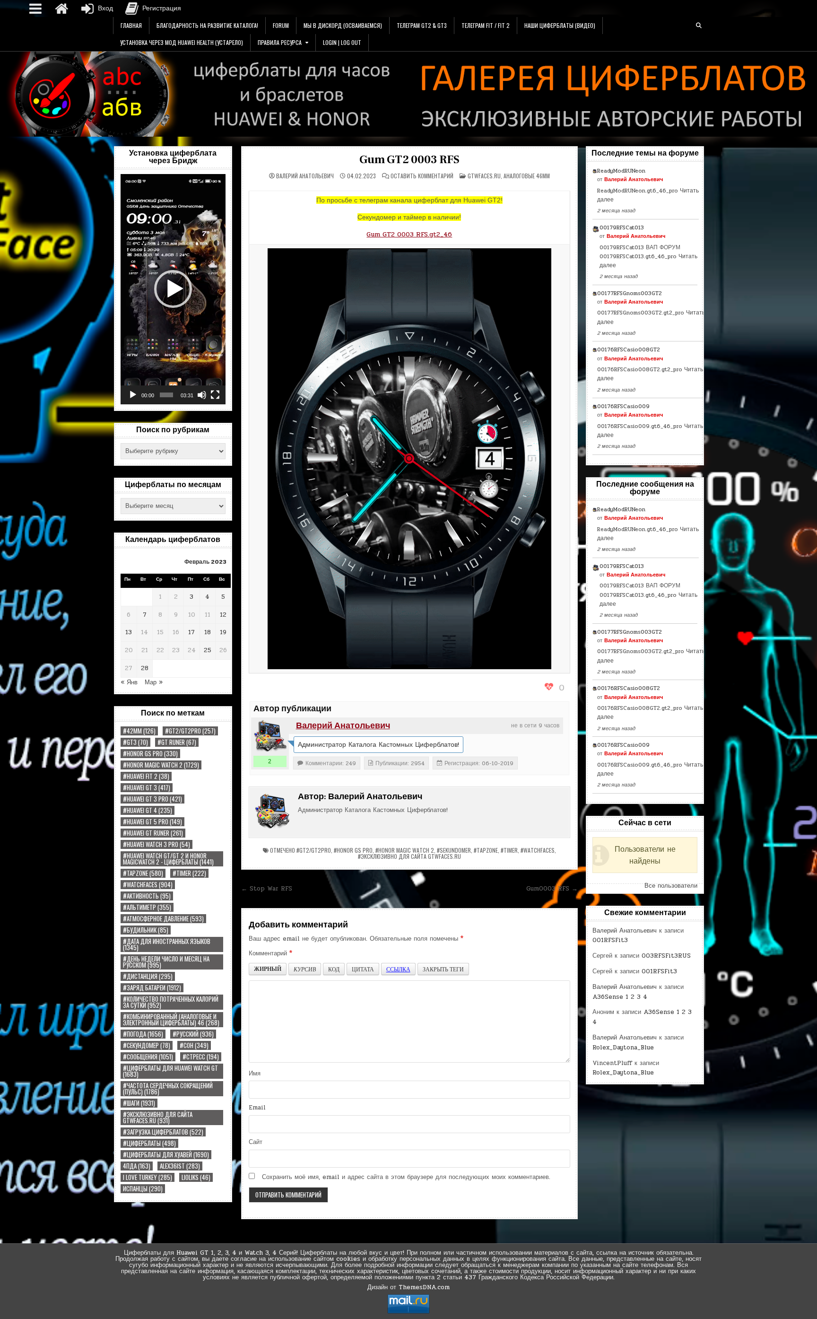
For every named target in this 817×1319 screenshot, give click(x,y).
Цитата (363, 969)
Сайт (255, 1142)
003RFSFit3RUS (666, 956)
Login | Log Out (342, 42)
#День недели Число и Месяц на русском (166, 962)
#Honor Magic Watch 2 (161, 764)
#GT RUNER (176, 742)
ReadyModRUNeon (621, 170)
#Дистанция (148, 976)
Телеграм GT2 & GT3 (422, 25)
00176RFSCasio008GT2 (628, 349)
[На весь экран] (215, 395)
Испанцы (143, 1188)
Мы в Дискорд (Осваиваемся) (343, 25)
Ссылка (398, 969)
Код (333, 969)
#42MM (139, 730)
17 (191, 632)
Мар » (154, 682)
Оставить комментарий (422, 176)
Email (257, 1107)
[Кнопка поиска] (699, 25)
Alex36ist (180, 1166)
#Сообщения (148, 1056)
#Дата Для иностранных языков (166, 944)
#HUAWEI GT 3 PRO (152, 799)
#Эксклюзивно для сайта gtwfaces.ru (157, 1117)
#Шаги (139, 1103)
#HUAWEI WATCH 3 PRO (156, 844)
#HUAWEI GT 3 (146, 787)
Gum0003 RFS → (552, 888)
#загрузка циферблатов (163, 1131)
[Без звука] (202, 395)
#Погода (143, 1034)
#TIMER (189, 873)
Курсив (305, 969)
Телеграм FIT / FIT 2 (485, 25)
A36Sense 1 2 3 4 (619, 997)
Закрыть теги (443, 969)
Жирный (267, 969)
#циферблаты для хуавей (166, 1154)
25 (207, 650)
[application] (173, 289)
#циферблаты (149, 1143)
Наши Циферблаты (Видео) (559, 25)
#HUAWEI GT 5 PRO (152, 821)
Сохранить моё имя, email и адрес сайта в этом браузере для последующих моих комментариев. (406, 1177)
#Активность (147, 895)
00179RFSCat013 (622, 227)
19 (223, 632)
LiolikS (196, 1177)
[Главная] (61, 8)
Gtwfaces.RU (484, 176)
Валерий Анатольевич (305, 176)
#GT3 (135, 742)
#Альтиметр (147, 907)
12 (223, 615)
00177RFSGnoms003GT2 (629, 293)
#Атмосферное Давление (163, 918)
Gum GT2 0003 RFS (409, 159)
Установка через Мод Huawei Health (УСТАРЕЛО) (181, 42)
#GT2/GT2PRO (190, 730)
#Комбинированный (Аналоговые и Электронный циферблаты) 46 (171, 1019)
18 (207, 632)
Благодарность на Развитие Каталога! (207, 25)
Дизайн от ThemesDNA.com (408, 1287)
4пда (136, 1166)
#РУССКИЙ (193, 1034)
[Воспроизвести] (133, 395)
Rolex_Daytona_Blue (623, 1047)
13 (128, 632)
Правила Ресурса (280, 42)
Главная (131, 25)
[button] (173, 289)
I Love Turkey (147, 1177)
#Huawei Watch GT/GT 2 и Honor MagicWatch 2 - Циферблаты (168, 858)
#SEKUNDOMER (454, 850)
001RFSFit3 (610, 940)
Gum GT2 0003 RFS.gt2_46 (409, 234)
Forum (281, 25)
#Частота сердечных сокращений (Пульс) (168, 1088)
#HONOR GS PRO (150, 753)
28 (144, 668)
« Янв (129, 682)
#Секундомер (146, 1045)
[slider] (166, 395)
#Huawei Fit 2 (146, 776)
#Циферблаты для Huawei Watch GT (170, 1071)
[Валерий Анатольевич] (270, 736)
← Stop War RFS (266, 888)
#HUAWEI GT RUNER (153, 833)
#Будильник (145, 930)
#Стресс (201, 1056)
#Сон (194, 1045)
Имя (255, 1073)
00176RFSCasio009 (623, 406)
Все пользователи (670, 886)
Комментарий (270, 953)
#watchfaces (148, 884)
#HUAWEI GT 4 (147, 810)
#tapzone (143, 873)
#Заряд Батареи (152, 987)
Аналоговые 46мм (527, 176)
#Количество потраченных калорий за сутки (170, 1002)
